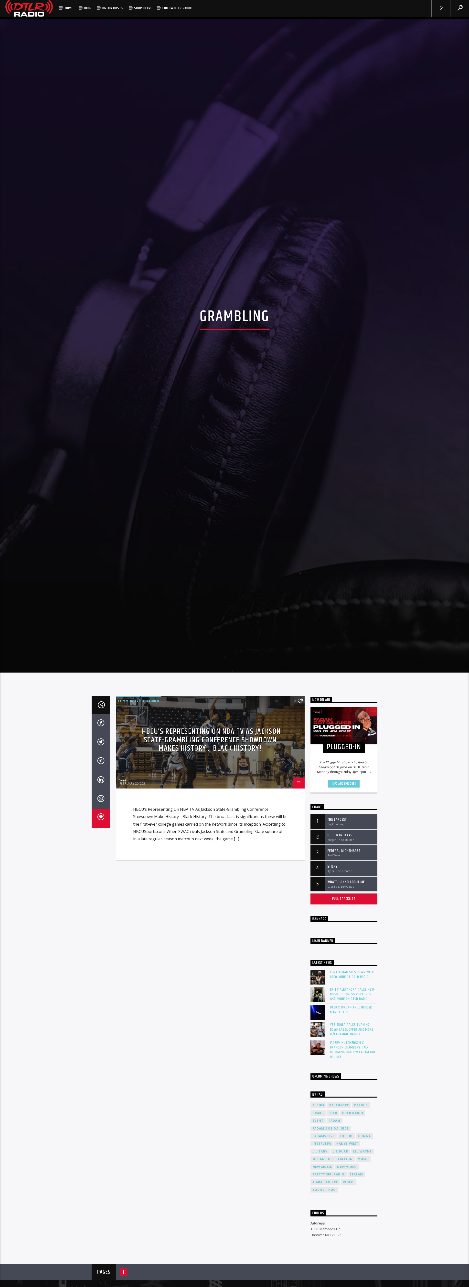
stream (356, 1223)
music (363, 1207)
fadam (335, 1169)
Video (348, 1230)
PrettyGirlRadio (328, 1223)
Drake (318, 1161)
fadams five (323, 1184)
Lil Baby (320, 1200)
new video (347, 1215)
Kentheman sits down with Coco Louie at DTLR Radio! (352, 1023)
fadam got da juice (330, 1177)
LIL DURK (340, 1200)
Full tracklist (343, 947)
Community (128, 749)
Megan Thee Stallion (332, 1207)
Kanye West (347, 1192)
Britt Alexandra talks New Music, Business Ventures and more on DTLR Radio (352, 1043)
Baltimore (339, 1154)
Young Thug (324, 1238)
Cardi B (361, 1154)
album (318, 1154)
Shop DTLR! (142, 8)
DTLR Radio (352, 1161)
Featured (151, 749)
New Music (322, 1215)
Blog (87, 8)
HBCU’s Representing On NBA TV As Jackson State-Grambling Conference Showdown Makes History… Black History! (211, 788)
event (318, 1169)
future (346, 1184)
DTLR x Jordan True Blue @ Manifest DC (351, 1058)
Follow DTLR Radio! (177, 8)
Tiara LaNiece (325, 1230)
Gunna (364, 1184)
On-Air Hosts (112, 8)
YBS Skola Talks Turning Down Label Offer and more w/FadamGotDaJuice (351, 1078)
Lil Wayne (362, 1200)
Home (69, 8)
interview (322, 1192)
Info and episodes (344, 832)
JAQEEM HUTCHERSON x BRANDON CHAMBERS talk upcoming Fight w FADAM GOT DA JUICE (353, 1098)
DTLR (333, 1161)
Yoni (122, 828)
